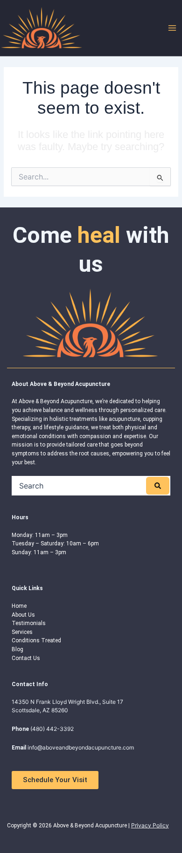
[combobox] (80, 486)
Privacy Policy (150, 825)
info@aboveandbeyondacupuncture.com (81, 747)
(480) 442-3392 (52, 728)
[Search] (157, 486)
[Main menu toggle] (172, 28)
